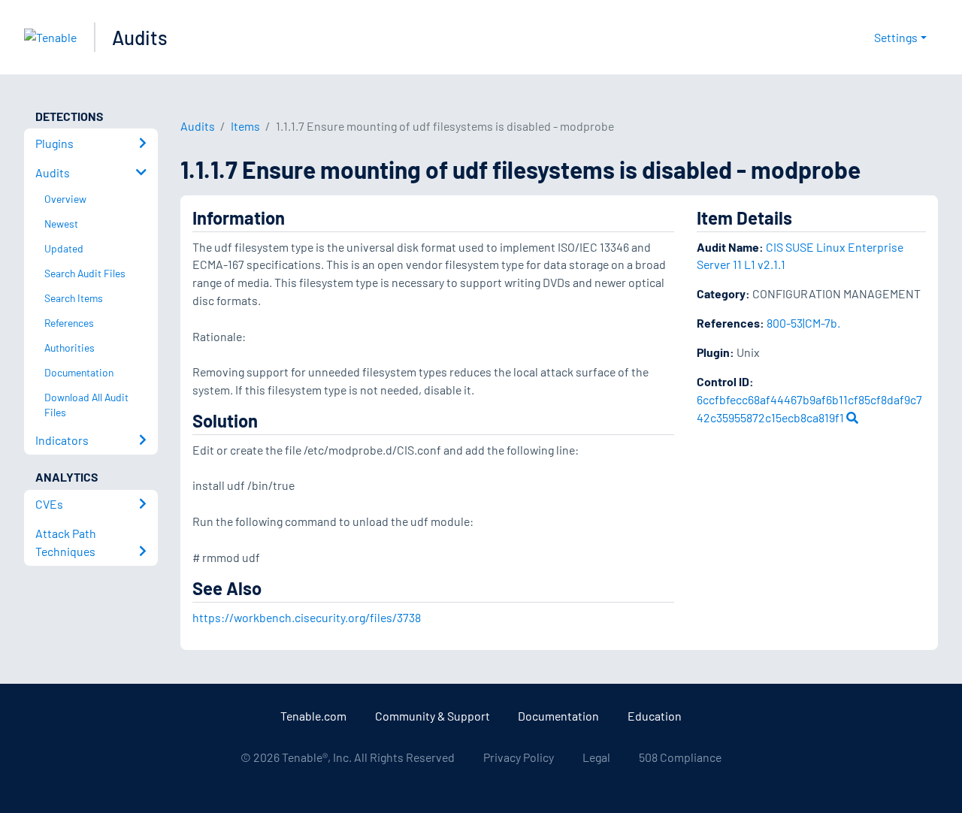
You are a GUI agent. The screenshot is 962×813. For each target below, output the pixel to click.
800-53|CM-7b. (803, 323)
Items (245, 126)
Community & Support (432, 716)
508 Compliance (680, 757)
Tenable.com (313, 716)
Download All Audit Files (86, 405)
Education (655, 716)
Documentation (558, 716)
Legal (596, 757)
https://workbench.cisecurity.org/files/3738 (306, 617)
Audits (140, 37)
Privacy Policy (518, 757)
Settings (896, 37)
